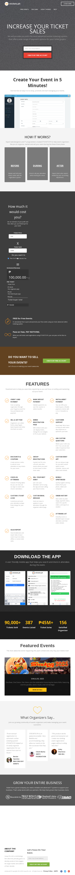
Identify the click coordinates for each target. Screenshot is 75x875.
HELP (55, 9)
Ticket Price (18, 233)
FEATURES (34, 9)
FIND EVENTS (24, 9)
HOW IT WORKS (46, 9)
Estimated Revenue (13, 268)
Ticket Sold (18, 247)
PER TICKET (10, 282)
